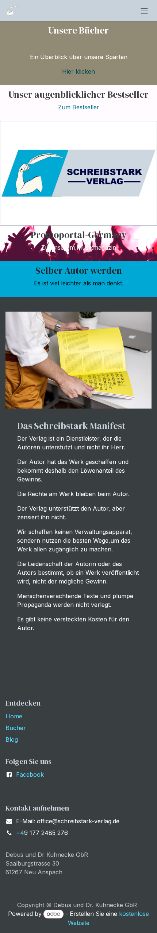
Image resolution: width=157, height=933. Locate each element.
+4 (20, 832)
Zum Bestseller (78, 107)
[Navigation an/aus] (144, 10)
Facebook (30, 774)
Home (13, 716)
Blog (11, 739)
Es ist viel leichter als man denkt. (78, 283)
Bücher (15, 727)
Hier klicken (78, 71)
